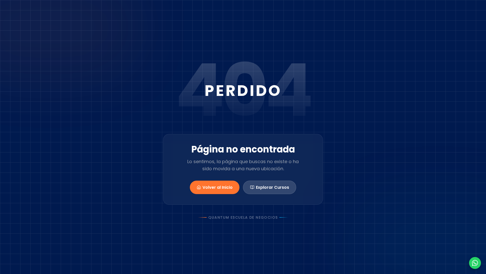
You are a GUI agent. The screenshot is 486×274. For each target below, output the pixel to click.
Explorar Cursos (272, 187)
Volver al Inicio (217, 187)
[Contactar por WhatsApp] (475, 263)
